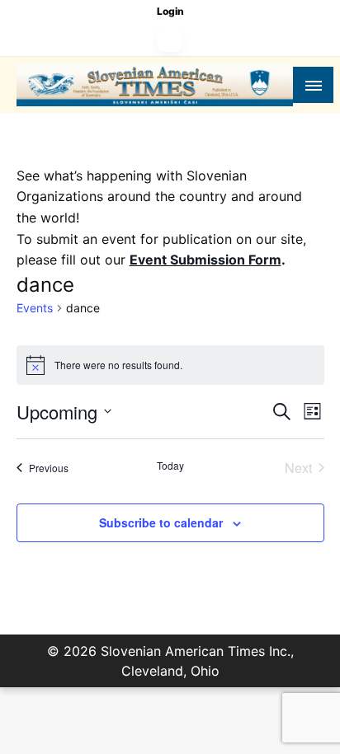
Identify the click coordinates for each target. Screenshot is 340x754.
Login (170, 11)
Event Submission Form (205, 259)
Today (170, 465)
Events (35, 308)
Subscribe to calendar (161, 522)
